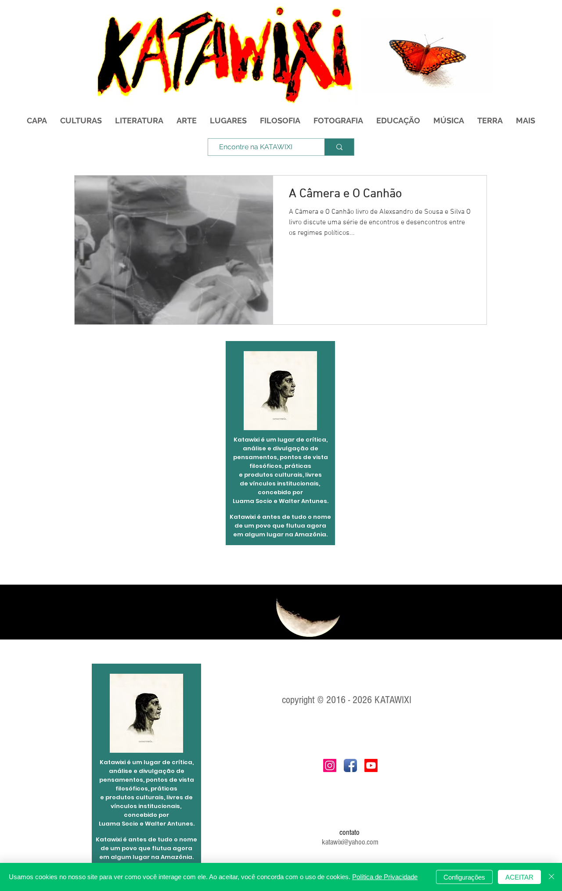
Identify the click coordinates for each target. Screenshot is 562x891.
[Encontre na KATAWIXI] (339, 147)
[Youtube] (371, 765)
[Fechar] (551, 877)
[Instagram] (329, 765)
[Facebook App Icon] (350, 765)
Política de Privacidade (385, 876)
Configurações (464, 877)
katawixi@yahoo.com (350, 842)
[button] (482, 83)
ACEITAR (519, 877)
